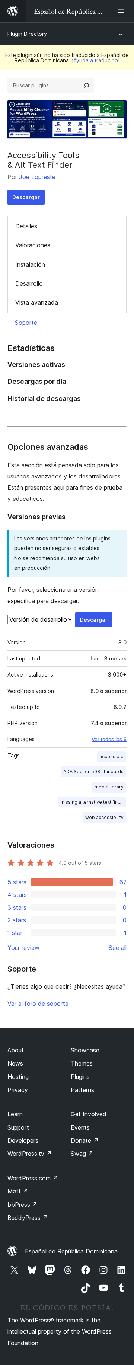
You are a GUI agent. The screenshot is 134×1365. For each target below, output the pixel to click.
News (15, 1063)
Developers (22, 1140)
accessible (111, 756)
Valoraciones (32, 245)
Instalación (30, 264)
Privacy (17, 1089)
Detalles (26, 226)
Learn (15, 1114)
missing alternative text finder (92, 802)
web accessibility (104, 817)
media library (109, 787)
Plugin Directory (27, 34)
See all (118, 947)
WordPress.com (32, 1178)
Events (80, 1127)
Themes (82, 1063)
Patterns (82, 1089)
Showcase (85, 1050)
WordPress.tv (29, 1153)
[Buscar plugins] (86, 85)
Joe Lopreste (37, 177)
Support (18, 1127)
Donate (85, 1140)
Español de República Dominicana (71, 1251)
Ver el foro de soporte (37, 1003)
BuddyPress (27, 1217)
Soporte (26, 322)
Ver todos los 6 (109, 739)
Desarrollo (29, 283)
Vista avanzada (36, 302)
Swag (82, 1153)
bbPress (22, 1204)
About (15, 1050)
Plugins (80, 1076)
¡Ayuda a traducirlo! (95, 60)
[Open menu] (122, 11)
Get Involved (88, 1114)
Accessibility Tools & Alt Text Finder (43, 160)
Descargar (26, 197)
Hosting (18, 1076)
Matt (17, 1191)
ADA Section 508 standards (93, 771)
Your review (23, 947)
